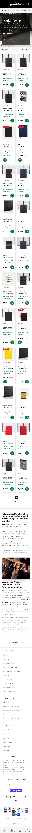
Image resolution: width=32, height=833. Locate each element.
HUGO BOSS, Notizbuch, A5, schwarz (8, 406)
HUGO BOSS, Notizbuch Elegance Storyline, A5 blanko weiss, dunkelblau (23, 256)
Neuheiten (6, 734)
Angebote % (7, 738)
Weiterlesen (15, 642)
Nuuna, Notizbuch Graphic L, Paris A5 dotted (22, 478)
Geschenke (6, 746)
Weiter (15, 502)
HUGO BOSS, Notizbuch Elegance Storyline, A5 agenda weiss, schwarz (23, 220)
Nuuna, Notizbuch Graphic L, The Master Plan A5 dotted (22, 109)
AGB (25, 818)
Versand (6, 675)
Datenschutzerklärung (11, 821)
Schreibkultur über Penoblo (11, 719)
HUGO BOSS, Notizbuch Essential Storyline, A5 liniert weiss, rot (8, 442)
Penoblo (12, 818)
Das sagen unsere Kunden (11, 715)
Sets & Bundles (8, 742)
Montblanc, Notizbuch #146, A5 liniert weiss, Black (8, 145)
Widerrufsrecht (8, 683)
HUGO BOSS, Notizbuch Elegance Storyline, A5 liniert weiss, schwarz (8, 73)
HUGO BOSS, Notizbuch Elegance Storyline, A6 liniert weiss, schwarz (7, 184)
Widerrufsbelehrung (24, 821)
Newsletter (6, 659)
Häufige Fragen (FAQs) (10, 667)
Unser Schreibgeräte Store (11, 711)
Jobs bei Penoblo (8, 663)
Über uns (6, 702)
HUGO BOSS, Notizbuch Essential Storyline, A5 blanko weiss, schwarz (8, 328)
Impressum (19, 818)
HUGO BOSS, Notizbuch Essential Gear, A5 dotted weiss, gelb (22, 406)
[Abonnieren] (25, 784)
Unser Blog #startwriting (11, 706)
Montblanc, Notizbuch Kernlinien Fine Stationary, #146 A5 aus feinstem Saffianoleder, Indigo (23, 145)
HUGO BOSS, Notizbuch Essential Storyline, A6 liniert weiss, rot (22, 442)
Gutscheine (6, 750)
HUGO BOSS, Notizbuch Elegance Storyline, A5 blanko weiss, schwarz (8, 478)
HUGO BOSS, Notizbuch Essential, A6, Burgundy (23, 328)
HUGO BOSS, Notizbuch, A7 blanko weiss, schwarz (22, 367)
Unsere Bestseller (8, 730)
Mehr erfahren (7, 33)
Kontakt (5, 655)
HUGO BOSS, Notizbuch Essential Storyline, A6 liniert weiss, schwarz (7, 109)
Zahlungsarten (7, 679)
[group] (16, 10)
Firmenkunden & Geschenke (12, 671)
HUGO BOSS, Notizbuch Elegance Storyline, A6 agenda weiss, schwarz (22, 292)
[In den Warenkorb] (12, 85)
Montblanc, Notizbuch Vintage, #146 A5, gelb (8, 367)
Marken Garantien (9, 687)
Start (4, 13)
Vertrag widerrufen (9, 691)
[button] (4, 4)
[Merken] (13, 55)
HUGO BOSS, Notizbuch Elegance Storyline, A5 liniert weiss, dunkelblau (23, 184)
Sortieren (26, 49)
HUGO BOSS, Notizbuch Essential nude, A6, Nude (7, 292)
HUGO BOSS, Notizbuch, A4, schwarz (8, 220)
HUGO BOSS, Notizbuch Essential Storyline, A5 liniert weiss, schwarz (23, 73)
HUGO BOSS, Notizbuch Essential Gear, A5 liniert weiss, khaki (8, 256)
